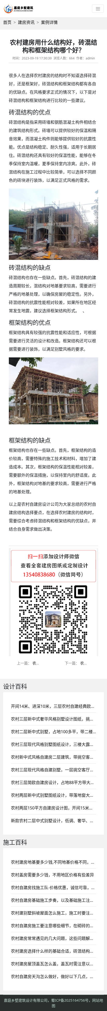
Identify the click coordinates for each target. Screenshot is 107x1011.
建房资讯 (26, 22)
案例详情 (49, 22)
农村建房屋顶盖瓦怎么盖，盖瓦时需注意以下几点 (56, 964)
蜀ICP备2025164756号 (70, 1000)
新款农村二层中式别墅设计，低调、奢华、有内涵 (56, 820)
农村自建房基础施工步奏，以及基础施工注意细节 (56, 900)
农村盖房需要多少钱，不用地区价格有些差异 (52, 875)
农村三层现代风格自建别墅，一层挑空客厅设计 (54, 770)
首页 (7, 22)
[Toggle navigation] (98, 8)
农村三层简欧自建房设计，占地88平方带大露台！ (57, 782)
